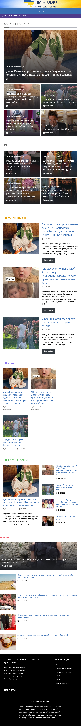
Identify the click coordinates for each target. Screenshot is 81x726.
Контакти (58, 665)
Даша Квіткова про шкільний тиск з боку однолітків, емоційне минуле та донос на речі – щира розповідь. (39, 73)
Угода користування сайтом (45, 718)
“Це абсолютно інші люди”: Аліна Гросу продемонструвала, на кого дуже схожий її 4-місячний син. (22, 97)
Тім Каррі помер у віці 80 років (58, 129)
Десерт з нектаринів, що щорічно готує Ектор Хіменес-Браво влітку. (43, 635)
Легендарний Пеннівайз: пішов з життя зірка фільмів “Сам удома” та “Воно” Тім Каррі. (59, 193)
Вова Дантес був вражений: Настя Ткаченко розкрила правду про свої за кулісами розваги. (20, 124)
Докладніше (48, 260)
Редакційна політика (62, 683)
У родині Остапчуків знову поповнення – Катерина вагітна (58, 100)
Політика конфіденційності (64, 668)
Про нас (58, 679)
